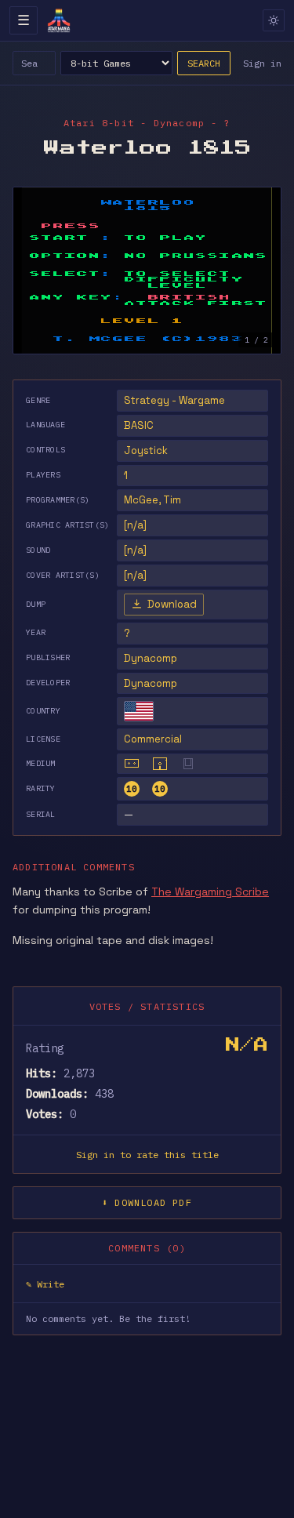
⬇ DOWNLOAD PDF (147, 1202)
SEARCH (203, 63)
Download (172, 604)
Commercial (153, 739)
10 (131, 788)
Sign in (262, 63)
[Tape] (132, 763)
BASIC (139, 425)
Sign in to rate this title (147, 1154)
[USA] (139, 711)
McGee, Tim (152, 500)
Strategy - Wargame (174, 400)
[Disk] (160, 763)
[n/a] (135, 525)
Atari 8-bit (99, 123)
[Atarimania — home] (59, 20)
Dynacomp (150, 658)
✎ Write (45, 1284)
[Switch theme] (274, 20)
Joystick (146, 450)
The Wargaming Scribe (210, 891)
